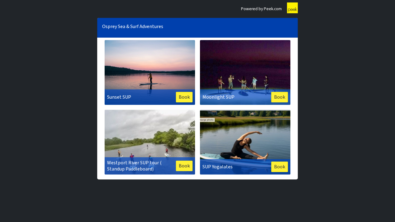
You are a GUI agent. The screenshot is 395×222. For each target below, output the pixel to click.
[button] (150, 72)
